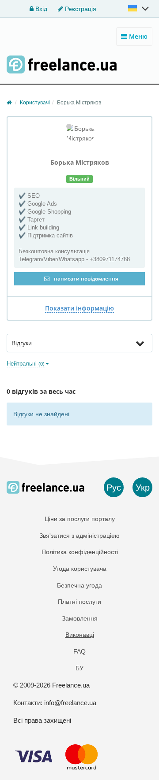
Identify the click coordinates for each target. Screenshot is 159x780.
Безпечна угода (79, 585)
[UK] (139, 8)
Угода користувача (79, 568)
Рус (113, 487)
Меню (137, 36)
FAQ (79, 651)
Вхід (40, 8)
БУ (79, 668)
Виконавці (79, 634)
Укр (143, 487)
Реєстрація (79, 8)
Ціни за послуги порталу (80, 518)
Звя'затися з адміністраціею (79, 535)
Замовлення (80, 618)
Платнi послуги (79, 601)
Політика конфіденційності (80, 551)
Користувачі (35, 103)
